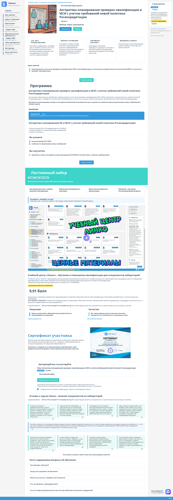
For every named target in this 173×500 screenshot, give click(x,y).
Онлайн (31, 177)
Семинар (41, 370)
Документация (155, 32)
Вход (170, 498)
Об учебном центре (94, 319)
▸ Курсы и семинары (40, 2)
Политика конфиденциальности (160, 31)
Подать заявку (86, 80)
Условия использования (158, 29)
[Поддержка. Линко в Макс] (168, 491)
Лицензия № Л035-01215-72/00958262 (40, 285)
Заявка (77, 29)
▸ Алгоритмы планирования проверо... (60, 2)
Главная (30, 2)
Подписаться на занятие (48, 380)
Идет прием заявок (42, 177)
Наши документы (35, 319)
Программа (65, 29)
